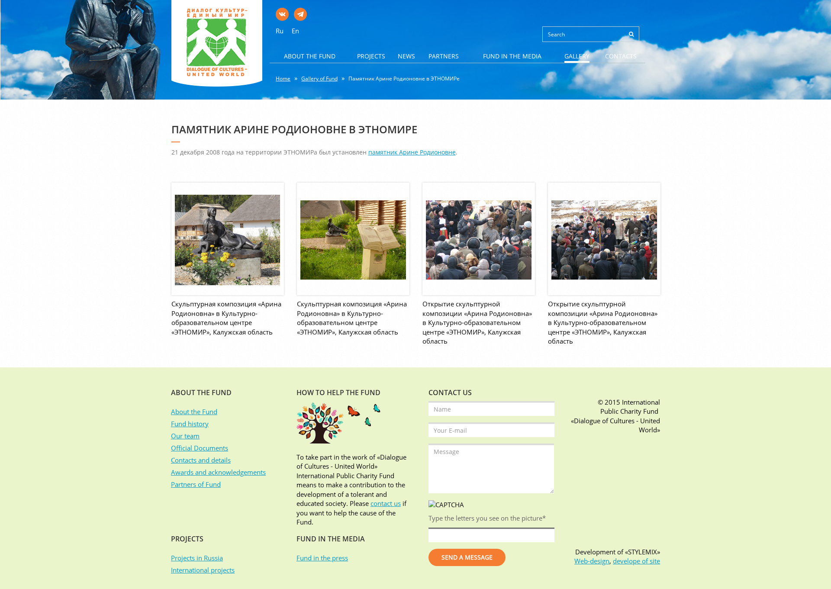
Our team (185, 435)
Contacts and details (201, 460)
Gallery (576, 56)
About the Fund (309, 56)
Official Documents (199, 448)
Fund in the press (322, 558)
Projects (371, 56)
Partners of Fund (196, 484)
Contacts (621, 56)
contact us (385, 503)
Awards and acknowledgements (218, 472)
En (295, 30)
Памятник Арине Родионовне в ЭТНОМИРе (404, 78)
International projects (203, 570)
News (406, 56)
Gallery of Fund (319, 78)
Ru (279, 30)
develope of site (636, 561)
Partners (443, 56)
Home (283, 78)
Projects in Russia (197, 558)
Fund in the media (512, 56)
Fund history (190, 423)
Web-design (591, 561)
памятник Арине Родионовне (412, 152)
